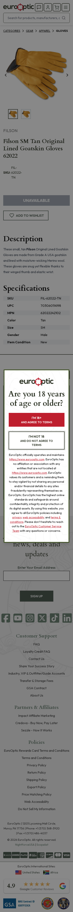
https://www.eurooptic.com (26, 459)
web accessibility (33, 517)
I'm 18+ (36, 420)
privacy (16, 517)
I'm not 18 (36, 440)
